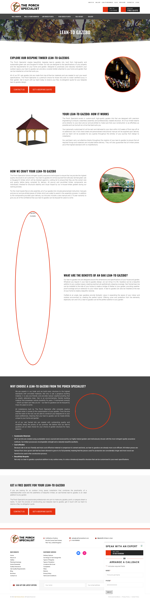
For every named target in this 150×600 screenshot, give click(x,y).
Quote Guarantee (15, 564)
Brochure (122, 2)
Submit (109, 592)
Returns (45, 571)
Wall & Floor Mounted (31, 16)
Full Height (79, 16)
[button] (19, 89)
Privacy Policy (47, 573)
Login (137, 2)
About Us (91, 2)
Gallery (97, 2)
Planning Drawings (15, 562)
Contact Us (130, 2)
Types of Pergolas (48, 560)
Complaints (46, 566)
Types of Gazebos (48, 562)
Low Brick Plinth (48, 16)
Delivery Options (48, 555)
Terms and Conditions (49, 575)
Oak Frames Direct (19, 597)
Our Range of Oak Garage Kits (52, 557)
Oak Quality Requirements (17, 569)
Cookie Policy (135, 597)
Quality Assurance (107, 2)
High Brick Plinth (64, 16)
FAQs (45, 569)
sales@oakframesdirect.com (80, 538)
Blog (116, 2)
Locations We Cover (49, 564)
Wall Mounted (16, 16)
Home (86, 2)
